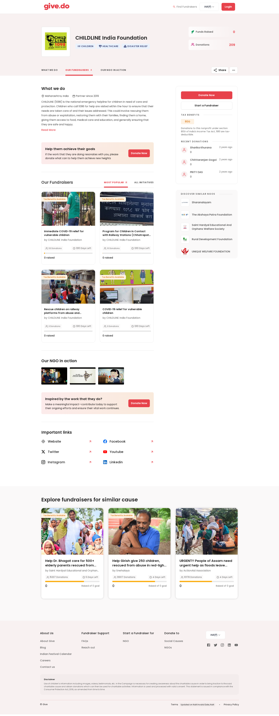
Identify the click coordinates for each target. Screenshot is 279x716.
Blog (43, 647)
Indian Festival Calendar (56, 654)
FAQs (85, 641)
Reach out (88, 647)
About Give (47, 641)
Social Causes (173, 641)
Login (228, 7)
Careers (45, 660)
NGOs (168, 647)
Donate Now (139, 153)
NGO (126, 641)
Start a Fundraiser (207, 105)
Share (222, 70)
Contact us (47, 667)
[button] (85, 46)
